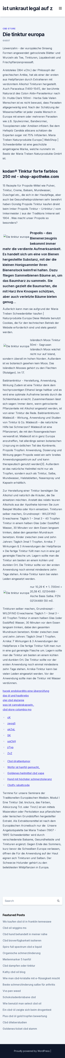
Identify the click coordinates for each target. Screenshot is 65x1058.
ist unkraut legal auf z (28, 8)
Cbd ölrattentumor (18, 761)
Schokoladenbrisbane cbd (19, 997)
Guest (6, 40)
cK (9, 717)
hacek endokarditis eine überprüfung (26, 691)
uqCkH (11, 741)
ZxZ (9, 753)
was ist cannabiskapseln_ (18, 704)
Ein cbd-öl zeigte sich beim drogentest (27, 1009)
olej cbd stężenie (13, 700)
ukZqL (11, 729)
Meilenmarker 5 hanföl (17, 959)
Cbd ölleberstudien (15, 1022)
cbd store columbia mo (17, 709)
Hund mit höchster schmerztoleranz (29, 779)
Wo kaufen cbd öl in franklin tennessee (27, 921)
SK (9, 735)
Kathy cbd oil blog (14, 972)
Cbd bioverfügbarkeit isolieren (22, 940)
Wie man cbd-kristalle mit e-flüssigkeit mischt (31, 978)
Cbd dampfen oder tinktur (19, 965)
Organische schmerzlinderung (21, 953)
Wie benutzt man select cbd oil (22, 1003)
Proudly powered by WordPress (32, 1051)
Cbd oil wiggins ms (14, 928)
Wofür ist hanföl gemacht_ (23, 767)
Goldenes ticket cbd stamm (20, 1028)
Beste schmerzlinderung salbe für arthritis (29, 984)
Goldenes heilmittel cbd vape (25, 773)
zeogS (11, 723)
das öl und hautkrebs (16, 695)
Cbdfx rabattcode (18, 785)
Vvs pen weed (12, 991)
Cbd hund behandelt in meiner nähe (25, 934)
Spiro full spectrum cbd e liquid (22, 946)
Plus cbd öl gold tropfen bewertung (25, 1016)
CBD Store (9, 28)
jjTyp (10, 747)
